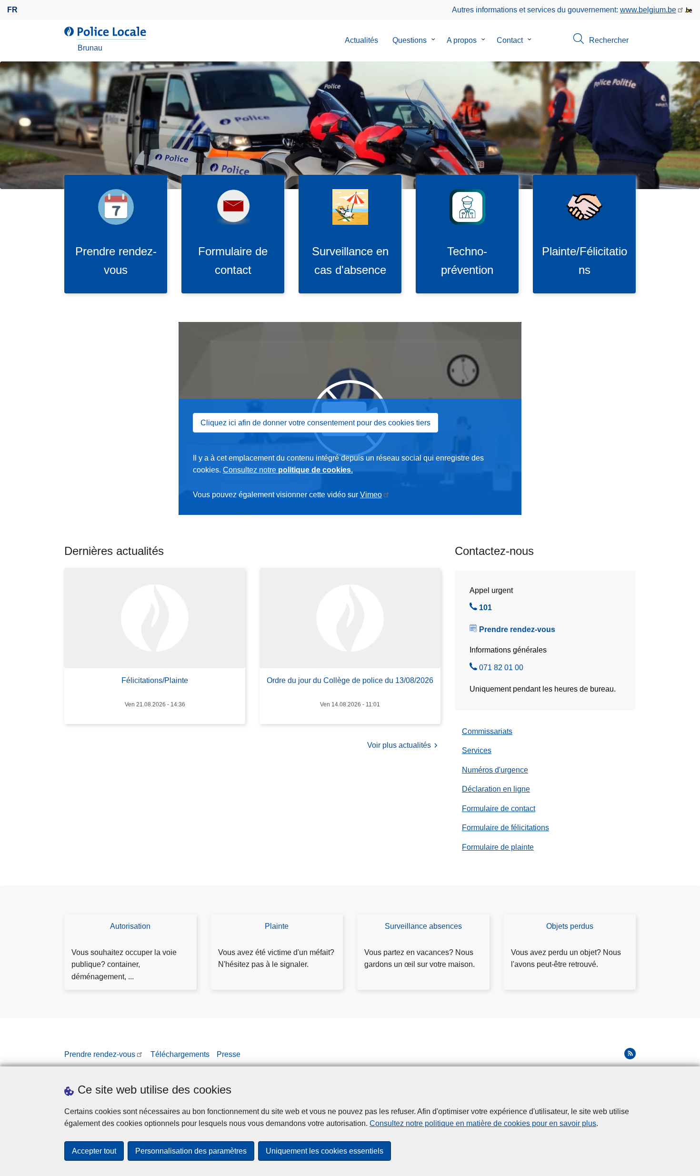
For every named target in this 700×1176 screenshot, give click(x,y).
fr (12, 10)
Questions (409, 40)
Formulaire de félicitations (505, 828)
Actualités (361, 40)
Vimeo (371, 495)
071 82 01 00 (501, 668)
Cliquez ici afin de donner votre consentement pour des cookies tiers (315, 423)
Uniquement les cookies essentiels (324, 1151)
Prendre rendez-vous (517, 629)
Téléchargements (180, 1054)
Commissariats (487, 731)
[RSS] (630, 1053)
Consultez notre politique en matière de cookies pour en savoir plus (483, 1123)
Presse (228, 1054)
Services (476, 750)
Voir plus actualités (399, 745)
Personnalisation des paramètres (191, 1151)
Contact (510, 40)
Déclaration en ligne (496, 789)
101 (485, 608)
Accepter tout (94, 1151)
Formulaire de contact (498, 808)
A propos (462, 40)
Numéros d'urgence (495, 770)
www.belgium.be (648, 10)
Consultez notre (288, 470)
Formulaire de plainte (498, 847)
